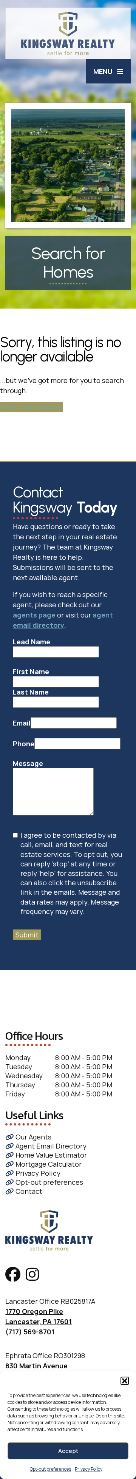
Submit (27, 934)
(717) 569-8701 (29, 1331)
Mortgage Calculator (48, 1164)
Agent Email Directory (50, 1145)
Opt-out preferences (50, 1469)
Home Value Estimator (50, 1154)
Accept (68, 1451)
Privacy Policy (88, 1469)
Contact (28, 1191)
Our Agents (32, 1136)
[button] (124, 1381)
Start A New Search (31, 407)
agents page (34, 614)
